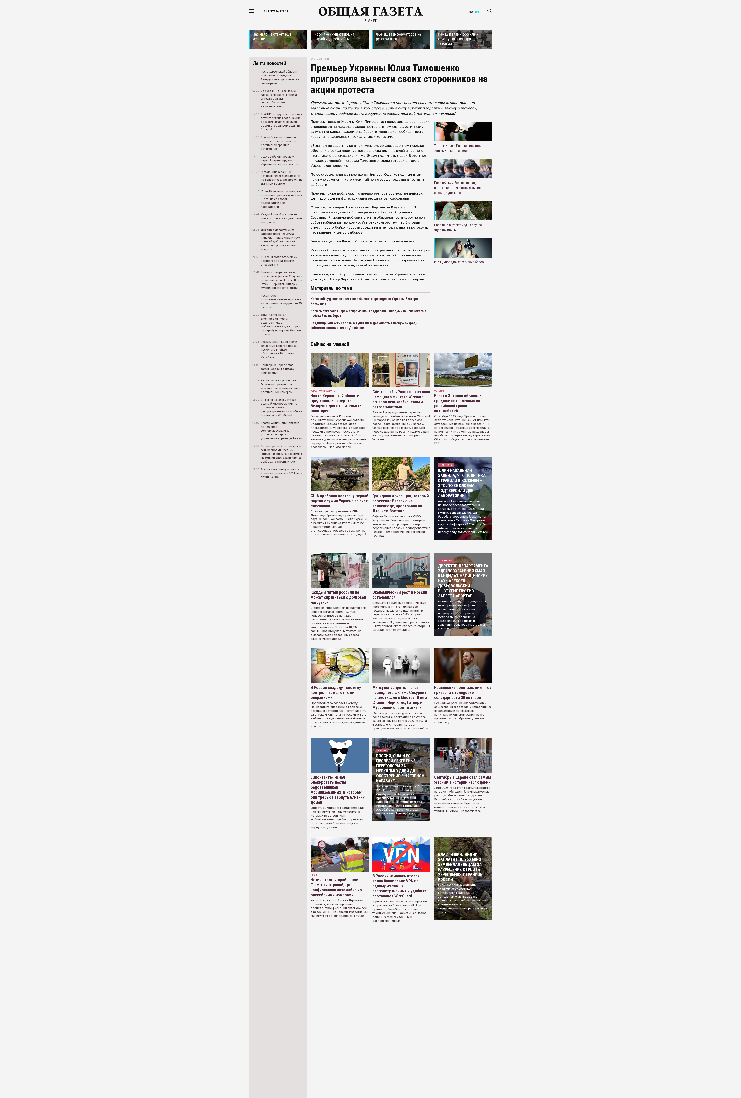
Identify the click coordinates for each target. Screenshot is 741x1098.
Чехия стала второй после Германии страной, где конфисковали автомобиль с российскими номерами (336, 887)
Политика (446, 465)
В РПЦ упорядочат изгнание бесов (459, 262)
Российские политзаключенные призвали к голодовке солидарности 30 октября (463, 692)
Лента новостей (269, 63)
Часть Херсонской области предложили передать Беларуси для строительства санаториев (337, 403)
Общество (446, 560)
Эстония (439, 390)
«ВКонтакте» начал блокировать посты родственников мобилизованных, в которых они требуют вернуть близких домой (338, 790)
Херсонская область (323, 390)
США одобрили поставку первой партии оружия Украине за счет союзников (339, 500)
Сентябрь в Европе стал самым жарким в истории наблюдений (462, 780)
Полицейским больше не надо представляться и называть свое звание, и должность (458, 188)
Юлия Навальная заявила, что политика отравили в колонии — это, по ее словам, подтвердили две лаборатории (462, 483)
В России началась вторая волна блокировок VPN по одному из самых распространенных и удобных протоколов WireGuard (399, 885)
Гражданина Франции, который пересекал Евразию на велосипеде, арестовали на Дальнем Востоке (400, 503)
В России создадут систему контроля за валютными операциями (336, 692)
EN (477, 12)
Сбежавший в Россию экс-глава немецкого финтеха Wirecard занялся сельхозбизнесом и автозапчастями (401, 399)
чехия (314, 874)
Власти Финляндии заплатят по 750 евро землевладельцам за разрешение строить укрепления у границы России (460, 867)
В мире (370, 21)
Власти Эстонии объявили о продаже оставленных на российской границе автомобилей (459, 403)
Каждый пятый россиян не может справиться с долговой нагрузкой (338, 597)
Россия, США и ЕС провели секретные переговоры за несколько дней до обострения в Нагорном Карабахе (400, 768)
